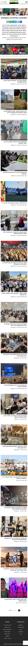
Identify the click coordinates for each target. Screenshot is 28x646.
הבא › (10, 610)
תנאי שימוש (21, 625)
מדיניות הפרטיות (21, 627)
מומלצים (7, 621)
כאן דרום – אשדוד (7, 638)
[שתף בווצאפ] (10, 22)
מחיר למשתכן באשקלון (7, 629)
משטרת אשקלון (7, 631)
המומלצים (7, 636)
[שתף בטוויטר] (18, 22)
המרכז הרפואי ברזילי (7, 625)
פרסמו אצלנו (21, 631)
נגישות (21, 629)
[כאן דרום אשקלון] (14, 2)
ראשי (2, 1)
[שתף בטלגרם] (15, 22)
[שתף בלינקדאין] (13, 22)
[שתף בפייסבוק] (21, 22)
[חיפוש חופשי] (5, 2)
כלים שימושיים (20, 621)
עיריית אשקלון (7, 627)
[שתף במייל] (7, 22)
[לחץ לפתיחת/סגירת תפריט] (26, 2)
